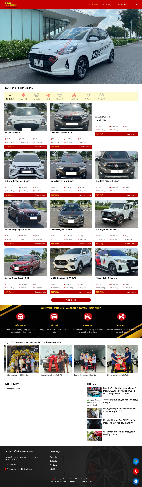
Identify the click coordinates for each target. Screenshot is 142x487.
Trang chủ (53, 457)
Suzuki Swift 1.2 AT (14, 132)
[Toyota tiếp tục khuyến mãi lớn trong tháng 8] (94, 402)
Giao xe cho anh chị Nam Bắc (116, 375)
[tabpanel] (71, 46)
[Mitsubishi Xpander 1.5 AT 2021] (25, 165)
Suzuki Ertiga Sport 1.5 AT (17, 278)
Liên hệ (52, 469)
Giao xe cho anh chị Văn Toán (83, 375)
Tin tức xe (53, 465)
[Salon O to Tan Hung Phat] (11, 4)
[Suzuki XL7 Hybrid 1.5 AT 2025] (71, 117)
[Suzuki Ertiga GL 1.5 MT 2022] (71, 214)
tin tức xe (121, 5)
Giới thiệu (53, 461)
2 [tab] (72, 81)
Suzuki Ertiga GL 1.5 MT (61, 229)
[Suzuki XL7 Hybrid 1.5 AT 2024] (71, 165)
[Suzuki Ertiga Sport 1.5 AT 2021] (25, 262)
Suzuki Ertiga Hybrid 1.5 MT (18, 229)
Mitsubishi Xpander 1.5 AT (17, 181)
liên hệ (135, 5)
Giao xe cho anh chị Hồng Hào (49, 375)
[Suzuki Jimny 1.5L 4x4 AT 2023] (116, 214)
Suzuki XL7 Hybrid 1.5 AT (62, 132)
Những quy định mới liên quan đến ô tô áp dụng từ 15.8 (119, 410)
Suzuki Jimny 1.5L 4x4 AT (107, 229)
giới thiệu (107, 5)
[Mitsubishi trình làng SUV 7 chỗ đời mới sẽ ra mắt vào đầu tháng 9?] (94, 424)
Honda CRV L (102, 120)
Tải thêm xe (71, 300)
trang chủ (93, 5)
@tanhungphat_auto (12, 388)
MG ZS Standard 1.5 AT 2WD (63, 278)
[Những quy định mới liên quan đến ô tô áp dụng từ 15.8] (94, 413)
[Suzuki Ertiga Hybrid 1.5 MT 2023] (25, 214)
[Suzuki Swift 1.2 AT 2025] (25, 117)
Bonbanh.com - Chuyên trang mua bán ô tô (76, 481)
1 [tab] (70, 81)
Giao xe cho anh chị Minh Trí (16, 375)
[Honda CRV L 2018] (102, 117)
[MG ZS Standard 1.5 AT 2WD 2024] (71, 262)
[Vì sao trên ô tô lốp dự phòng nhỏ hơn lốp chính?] (94, 436)
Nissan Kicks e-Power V (106, 278)
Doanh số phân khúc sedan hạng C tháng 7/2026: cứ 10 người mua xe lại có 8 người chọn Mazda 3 (119, 391)
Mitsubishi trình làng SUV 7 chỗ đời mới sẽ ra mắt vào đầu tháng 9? (119, 421)
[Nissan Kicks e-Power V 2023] (116, 262)
